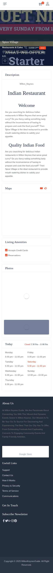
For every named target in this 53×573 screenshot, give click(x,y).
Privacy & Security (11, 485)
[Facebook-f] (3, 520)
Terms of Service (10, 491)
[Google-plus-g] (9, 520)
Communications (10, 496)
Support (6, 470)
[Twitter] (6, 520)
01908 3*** (36, 48)
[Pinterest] (15, 520)
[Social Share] (11, 61)
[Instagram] (12, 520)
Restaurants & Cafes (12, 47)
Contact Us (7, 475)
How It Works (8, 480)
